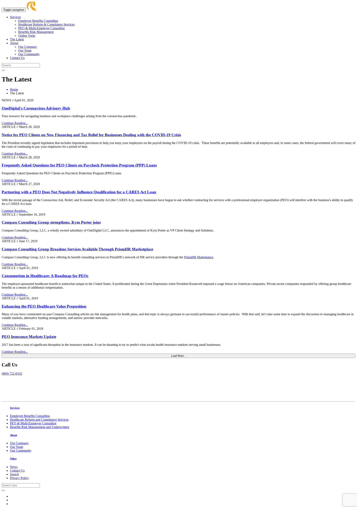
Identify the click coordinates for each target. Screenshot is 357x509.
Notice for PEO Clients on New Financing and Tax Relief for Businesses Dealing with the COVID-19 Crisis (91, 135)
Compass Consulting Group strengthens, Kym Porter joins (51, 222)
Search (14, 474)
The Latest (17, 39)
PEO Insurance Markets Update (29, 336)
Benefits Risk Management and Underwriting (39, 427)
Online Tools (26, 35)
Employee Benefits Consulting (38, 20)
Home (14, 89)
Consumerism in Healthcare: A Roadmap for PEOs (45, 276)
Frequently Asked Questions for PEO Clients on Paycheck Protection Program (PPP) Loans (79, 165)
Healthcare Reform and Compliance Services (39, 419)
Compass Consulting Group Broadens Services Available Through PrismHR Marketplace (77, 249)
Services (15, 17)
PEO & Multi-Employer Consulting (41, 28)
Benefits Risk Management (36, 32)
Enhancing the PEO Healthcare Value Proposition (44, 306)
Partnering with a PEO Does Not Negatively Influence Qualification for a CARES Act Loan (79, 192)
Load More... (178, 355)
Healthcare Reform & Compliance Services (46, 24)
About (14, 43)
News (14, 467)
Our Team (24, 50)
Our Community (29, 54)
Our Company (27, 46)
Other (13, 458)
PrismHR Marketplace (198, 257)
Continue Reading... (15, 123)
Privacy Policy (19, 478)
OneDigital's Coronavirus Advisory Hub (36, 108)
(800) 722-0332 (12, 373)
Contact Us (17, 58)
